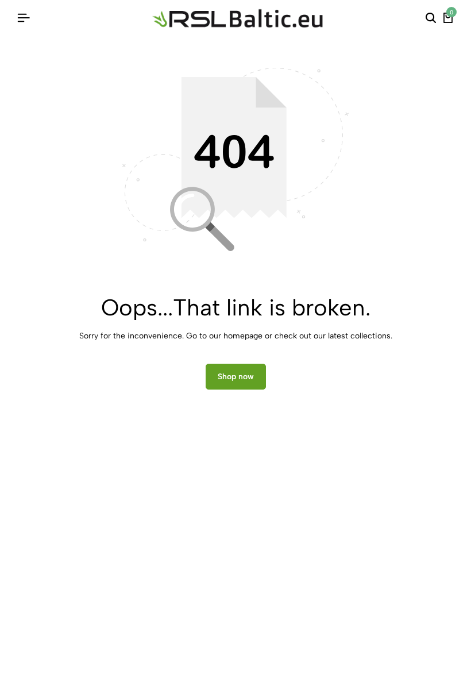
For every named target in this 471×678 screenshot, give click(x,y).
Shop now (236, 377)
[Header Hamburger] (23, 18)
